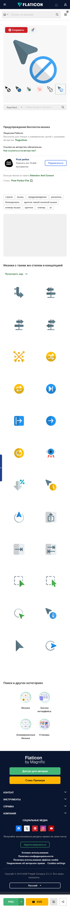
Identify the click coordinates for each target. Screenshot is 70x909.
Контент (8, 792)
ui (51, 207)
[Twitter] (27, 828)
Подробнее (21, 140)
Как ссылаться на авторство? (19, 150)
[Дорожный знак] (51, 292)
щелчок (29, 207)
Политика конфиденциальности (35, 856)
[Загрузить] (51, 517)
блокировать (12, 202)
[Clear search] (49, 14)
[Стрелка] (19, 485)
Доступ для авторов (35, 771)
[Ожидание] (51, 485)
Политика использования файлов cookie (35, 859)
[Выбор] (19, 581)
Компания (9, 813)
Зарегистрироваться (35, 844)
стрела (9, 196)
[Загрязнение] (51, 453)
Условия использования (35, 852)
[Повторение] (19, 388)
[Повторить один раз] (19, 453)
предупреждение (37, 196)
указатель (56, 196)
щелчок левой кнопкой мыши (40, 202)
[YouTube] (51, 828)
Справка (8, 806)
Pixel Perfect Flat (20, 180)
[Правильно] (19, 292)
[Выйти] (19, 421)
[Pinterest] (35, 828)
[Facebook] (19, 828)
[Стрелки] (19, 356)
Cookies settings (56, 863)
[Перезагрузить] (51, 549)
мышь (20, 196)
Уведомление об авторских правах (26, 863)
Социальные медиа (35, 820)
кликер (41, 207)
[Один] (19, 613)
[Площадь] (51, 581)
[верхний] (19, 517)
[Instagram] (43, 828)
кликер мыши (12, 207)
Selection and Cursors (42, 175)
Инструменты (12, 799)
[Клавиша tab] (19, 549)
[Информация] (51, 613)
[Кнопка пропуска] (51, 388)
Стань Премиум (35, 780)
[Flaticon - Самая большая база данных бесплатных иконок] (30, 4)
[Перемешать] (51, 356)
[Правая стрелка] (51, 421)
